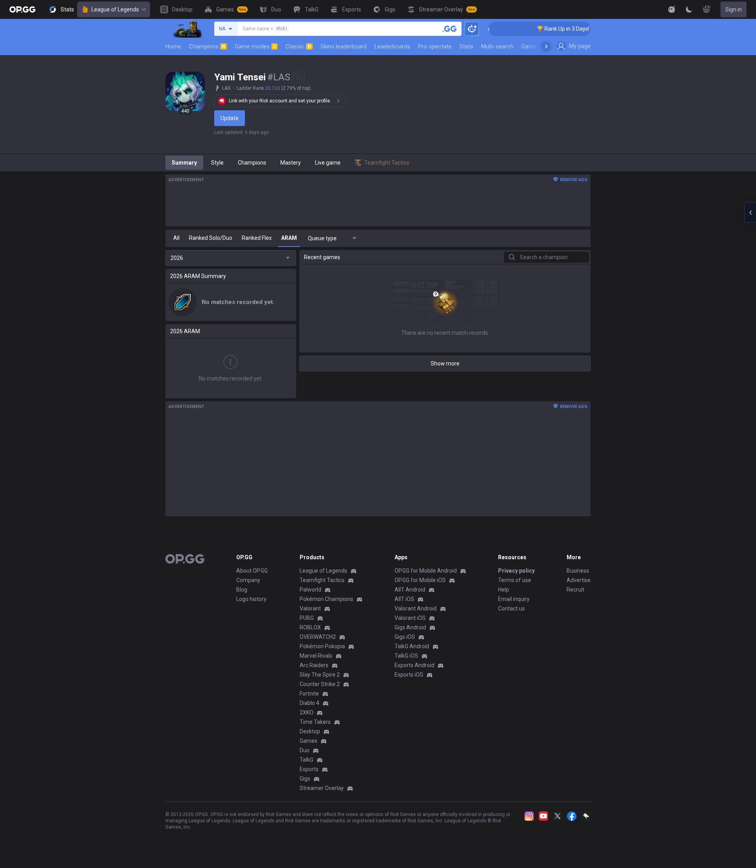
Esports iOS (409, 674)
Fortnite (309, 693)
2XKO (306, 712)
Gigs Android (410, 627)
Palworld (310, 589)
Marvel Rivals (316, 656)
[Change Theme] (689, 9)
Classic (298, 46)
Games (308, 741)
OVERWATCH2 (318, 637)
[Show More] (672, 9)
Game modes (255, 46)
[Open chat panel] (750, 212)
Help (503, 589)
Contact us (511, 608)
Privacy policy (516, 571)
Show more (445, 363)
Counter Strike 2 (320, 684)
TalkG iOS (406, 656)
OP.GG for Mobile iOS (420, 580)
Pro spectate (435, 46)
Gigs (305, 778)
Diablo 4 (309, 703)
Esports (309, 769)
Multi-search (497, 46)
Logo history (251, 599)
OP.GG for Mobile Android (426, 571)
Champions (207, 46)
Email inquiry (514, 599)
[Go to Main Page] (22, 9)
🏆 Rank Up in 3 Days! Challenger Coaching (577, 29)
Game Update (538, 46)
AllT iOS (404, 599)
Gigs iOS (405, 637)
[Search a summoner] (449, 29)
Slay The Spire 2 (320, 674)
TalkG (306, 760)
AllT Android (410, 589)
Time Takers (315, 722)
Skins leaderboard (344, 46)
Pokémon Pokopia (322, 646)
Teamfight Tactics (322, 580)
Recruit (575, 589)
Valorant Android (416, 608)
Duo (304, 750)
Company (248, 580)
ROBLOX (310, 627)
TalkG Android (412, 646)
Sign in (733, 9)
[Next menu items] (546, 46)
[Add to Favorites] (298, 77)
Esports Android (414, 665)
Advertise (579, 580)
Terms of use (514, 580)
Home (173, 46)
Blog (241, 589)
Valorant (310, 608)
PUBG (307, 618)
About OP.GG (252, 571)
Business (578, 571)
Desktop (310, 731)
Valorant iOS (410, 618)
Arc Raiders (314, 665)
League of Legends (115, 9)
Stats (466, 46)
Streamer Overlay (322, 788)
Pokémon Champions (326, 599)
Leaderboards (392, 46)
